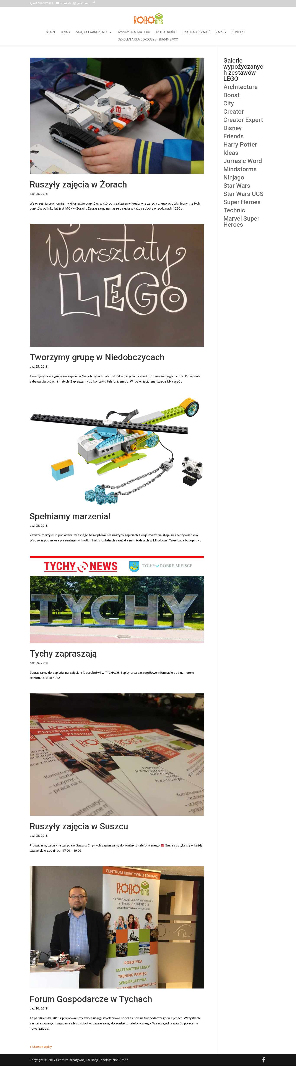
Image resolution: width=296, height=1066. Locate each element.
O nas (65, 32)
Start (50, 32)
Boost (231, 95)
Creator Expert (243, 119)
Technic (234, 210)
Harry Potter (240, 144)
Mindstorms (240, 169)
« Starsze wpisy (41, 1047)
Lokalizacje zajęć (195, 32)
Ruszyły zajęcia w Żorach (78, 184)
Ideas (230, 152)
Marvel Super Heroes (241, 221)
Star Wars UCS (243, 193)
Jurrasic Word (242, 161)
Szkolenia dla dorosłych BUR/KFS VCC (148, 39)
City (228, 103)
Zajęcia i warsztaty (91, 32)
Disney (232, 128)
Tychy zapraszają (63, 654)
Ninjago (233, 177)
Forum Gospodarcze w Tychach (91, 999)
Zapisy (221, 32)
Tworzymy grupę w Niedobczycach (97, 357)
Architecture (240, 86)
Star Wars (236, 185)
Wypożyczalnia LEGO (133, 32)
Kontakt (238, 32)
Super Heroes (242, 202)
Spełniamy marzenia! (70, 516)
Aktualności (166, 32)
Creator (233, 111)
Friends (233, 136)
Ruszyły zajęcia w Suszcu (79, 826)
